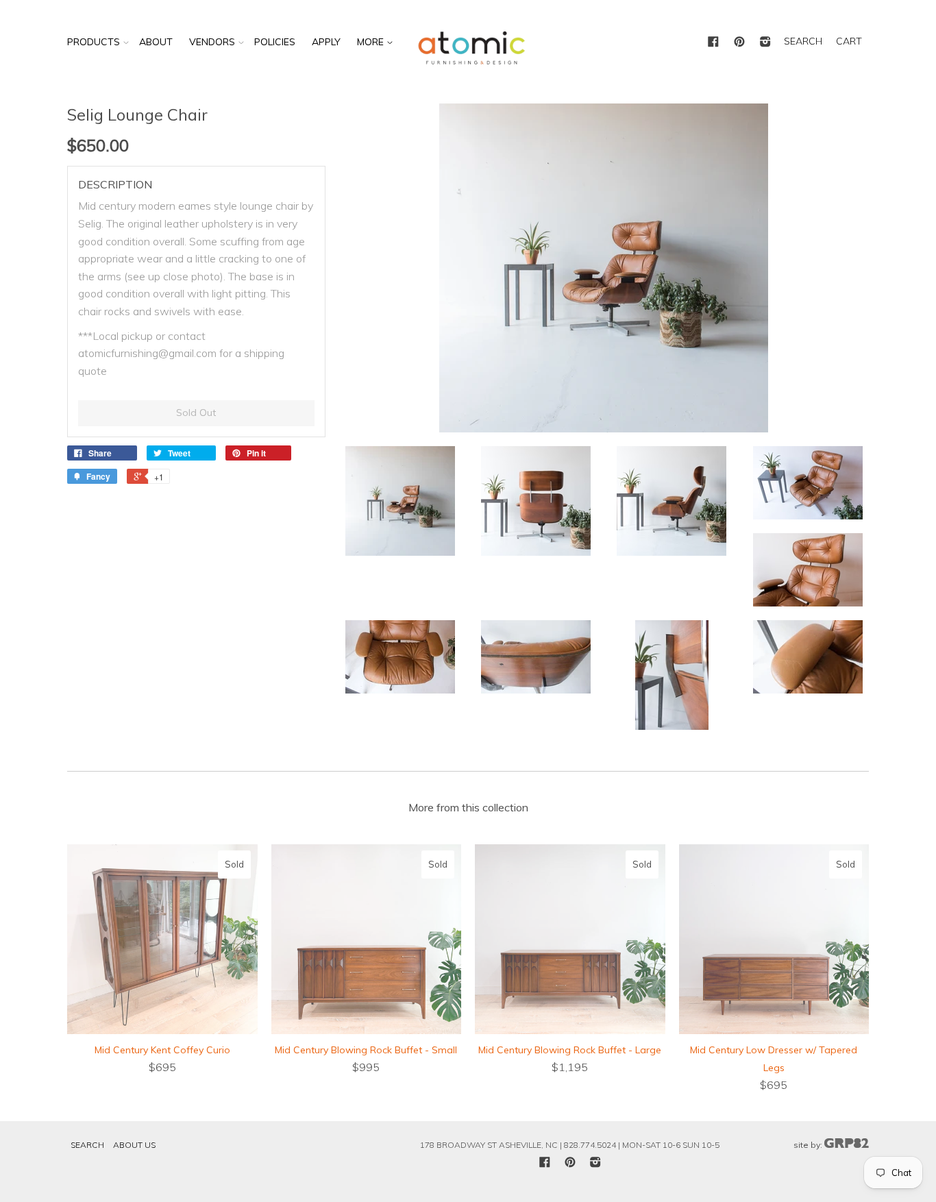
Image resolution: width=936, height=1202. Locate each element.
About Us (134, 1145)
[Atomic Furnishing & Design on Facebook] (713, 42)
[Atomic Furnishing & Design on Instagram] (765, 42)
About (156, 42)
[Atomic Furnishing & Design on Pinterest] (739, 42)
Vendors (212, 42)
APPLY (326, 42)
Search (87, 1145)
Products (93, 42)
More (371, 42)
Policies (274, 42)
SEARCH (803, 41)
